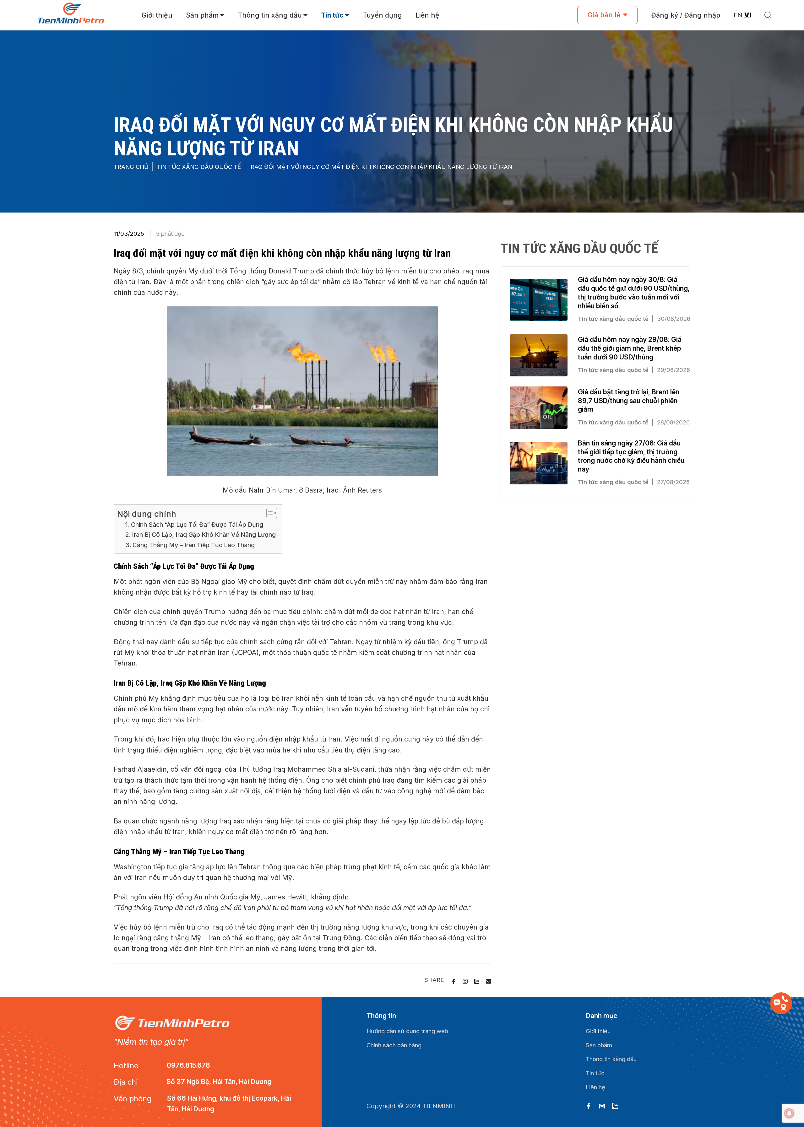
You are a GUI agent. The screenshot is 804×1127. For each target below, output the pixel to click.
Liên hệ (427, 15)
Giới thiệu (157, 15)
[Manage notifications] (789, 1113)
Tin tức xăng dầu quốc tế (199, 166)
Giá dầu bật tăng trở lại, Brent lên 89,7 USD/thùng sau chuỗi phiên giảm (628, 400)
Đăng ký (664, 15)
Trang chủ (131, 166)
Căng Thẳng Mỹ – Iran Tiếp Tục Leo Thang (194, 545)
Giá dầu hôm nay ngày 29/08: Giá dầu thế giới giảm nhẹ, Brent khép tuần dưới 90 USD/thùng (630, 348)
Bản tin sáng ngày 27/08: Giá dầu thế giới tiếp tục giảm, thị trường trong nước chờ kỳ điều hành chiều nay (631, 456)
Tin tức (332, 15)
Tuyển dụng (382, 15)
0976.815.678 (188, 1065)
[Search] (767, 14)
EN (738, 15)
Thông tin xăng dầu (270, 15)
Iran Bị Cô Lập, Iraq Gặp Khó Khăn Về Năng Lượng (204, 534)
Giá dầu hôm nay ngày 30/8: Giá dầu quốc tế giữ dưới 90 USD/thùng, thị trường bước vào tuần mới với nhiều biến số (634, 292)
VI (747, 15)
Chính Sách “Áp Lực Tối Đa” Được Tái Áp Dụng (197, 524)
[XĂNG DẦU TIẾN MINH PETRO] (75, 15)
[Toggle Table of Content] (269, 513)
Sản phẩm (202, 15)
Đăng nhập (702, 15)
